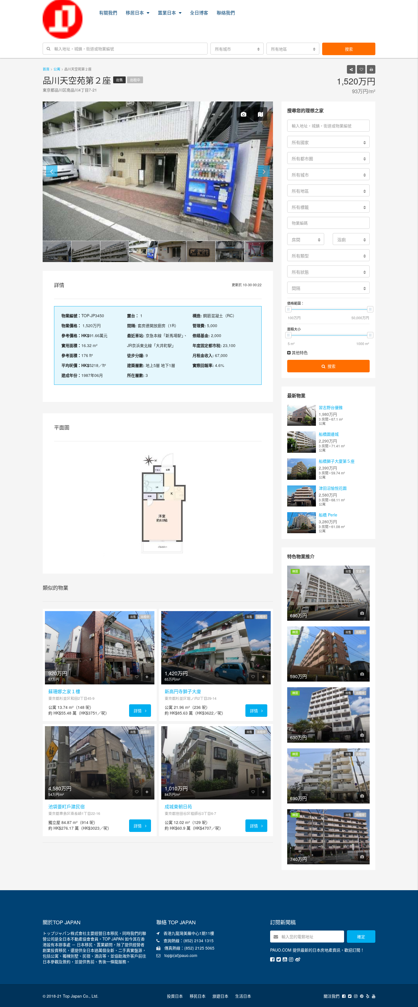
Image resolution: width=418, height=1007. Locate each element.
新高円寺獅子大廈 (183, 691)
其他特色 (299, 352)
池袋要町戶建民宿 (66, 806)
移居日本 (135, 12)
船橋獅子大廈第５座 (337, 461)
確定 (361, 936)
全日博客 (199, 12)
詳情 (138, 710)
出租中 (135, 79)
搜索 (349, 49)
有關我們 (108, 12)
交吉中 (360, 571)
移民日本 (198, 996)
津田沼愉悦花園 (333, 488)
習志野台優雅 (331, 407)
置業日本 (167, 12)
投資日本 (175, 996)
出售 (119, 79)
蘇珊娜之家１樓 (64, 691)
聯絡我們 (226, 12)
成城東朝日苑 (178, 806)
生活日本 (243, 996)
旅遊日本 (220, 996)
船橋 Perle (328, 515)
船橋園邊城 (329, 434)
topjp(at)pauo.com (180, 955)
